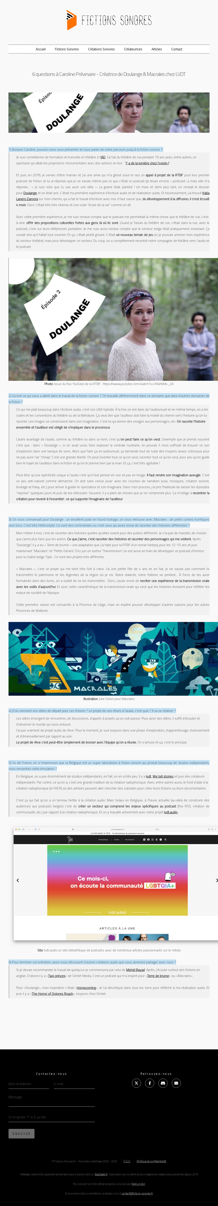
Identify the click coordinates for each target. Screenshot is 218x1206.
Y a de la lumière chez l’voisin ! (147, 163)
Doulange (30, 192)
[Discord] (162, 1083)
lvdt (148, 776)
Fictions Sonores (67, 49)
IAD (103, 157)
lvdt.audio (171, 812)
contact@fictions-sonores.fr (137, 1193)
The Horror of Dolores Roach (52, 993)
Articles (157, 49)
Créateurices (133, 49)
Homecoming (86, 987)
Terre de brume (158, 975)
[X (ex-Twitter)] (136, 1083)
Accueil (41, 49)
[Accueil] (109, 18)
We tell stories (163, 776)
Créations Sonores (101, 49)
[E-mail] (176, 1083)
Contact (176, 49)
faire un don (138, 1184)
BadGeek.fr (101, 1174)
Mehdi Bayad (135, 969)
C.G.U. (127, 1161)
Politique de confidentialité (151, 1161)
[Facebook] (149, 1083)
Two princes (56, 975)
